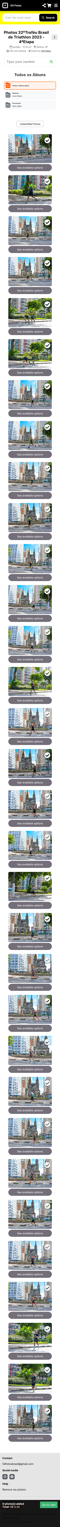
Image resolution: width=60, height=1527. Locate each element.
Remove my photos (14, 1489)
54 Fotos (15, 5)
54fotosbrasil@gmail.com (17, 1463)
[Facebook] (12, 1476)
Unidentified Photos (30, 124)
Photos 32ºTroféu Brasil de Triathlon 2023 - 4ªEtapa (26, 37)
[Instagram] (5, 1476)
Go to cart (49, 1504)
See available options (30, 167)
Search (50, 17)
